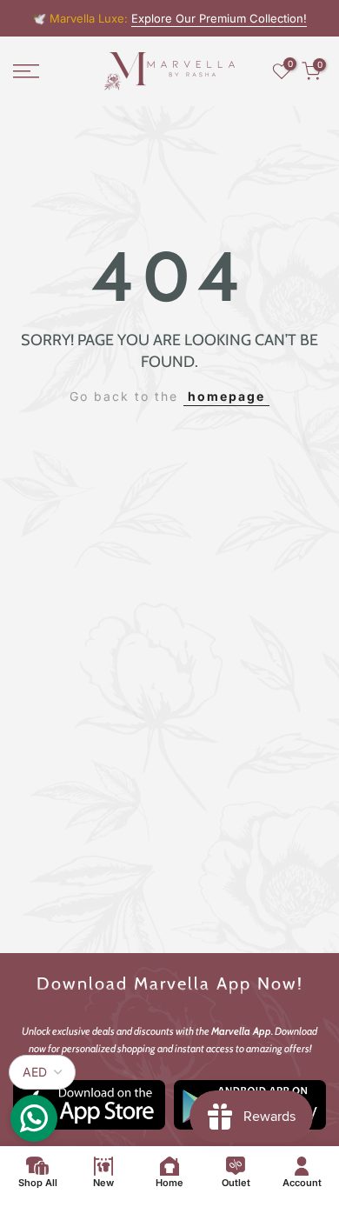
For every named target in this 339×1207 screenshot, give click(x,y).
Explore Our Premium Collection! (219, 18)
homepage (226, 396)
